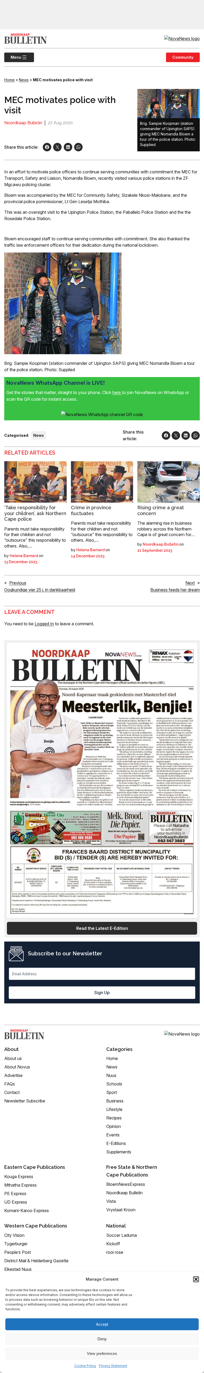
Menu (12, 57)
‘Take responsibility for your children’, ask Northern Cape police (35, 513)
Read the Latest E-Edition (102, 928)
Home (9, 80)
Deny (102, 1339)
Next (190, 582)
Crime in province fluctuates (91, 510)
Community (182, 57)
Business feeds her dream (175, 589)
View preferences (102, 1353)
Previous (17, 582)
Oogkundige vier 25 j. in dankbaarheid (39, 589)
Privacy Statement (113, 1366)
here (117, 392)
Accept (102, 1324)
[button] (196, 1279)
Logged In (44, 623)
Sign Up (102, 992)
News (24, 80)
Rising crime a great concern (160, 510)
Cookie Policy (85, 1366)
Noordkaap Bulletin (23, 122)
